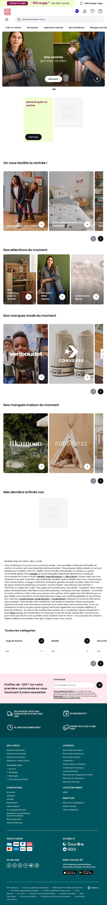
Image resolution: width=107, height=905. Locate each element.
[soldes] (53, 59)
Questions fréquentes (16, 750)
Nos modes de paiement (73, 753)
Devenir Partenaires (15, 823)
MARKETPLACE (69, 798)
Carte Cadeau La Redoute (74, 764)
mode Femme (27, 599)
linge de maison (54, 576)
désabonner (58, 696)
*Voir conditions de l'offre (64, 691)
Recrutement (12, 803)
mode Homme (42, 599)
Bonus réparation (14, 819)
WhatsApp (13, 772)
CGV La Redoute (12, 888)
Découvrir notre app (71, 782)
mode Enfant (58, 599)
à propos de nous (14, 787)
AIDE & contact (13, 745)
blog (12, 612)
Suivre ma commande (16, 753)
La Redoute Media (70, 771)
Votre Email (59, 679)
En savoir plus (89, 867)
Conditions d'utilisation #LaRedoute (42, 894)
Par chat (12, 769)
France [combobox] (94, 888)
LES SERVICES (68, 745)
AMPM (65, 792)
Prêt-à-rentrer (13, 27)
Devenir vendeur (69, 806)
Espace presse (13, 806)
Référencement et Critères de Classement (68, 888)
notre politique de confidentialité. (67, 698)
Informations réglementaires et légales (24, 891)
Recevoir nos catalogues (73, 778)
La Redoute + (68, 760)
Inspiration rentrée (53, 27)
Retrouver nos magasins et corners (78, 775)
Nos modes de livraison (73, 750)
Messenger (13, 776)
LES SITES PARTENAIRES (72, 787)
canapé (33, 573)
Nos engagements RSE (16, 810)
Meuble (41, 576)
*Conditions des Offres (28, 896)
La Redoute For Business (73, 768)
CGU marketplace (70, 810)
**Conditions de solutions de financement (55, 896)
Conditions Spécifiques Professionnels (57, 891)
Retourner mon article (16, 757)
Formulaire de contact (18, 779)
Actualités (11, 792)
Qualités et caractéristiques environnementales (18, 814)
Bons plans (32, 27)
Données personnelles (67, 894)
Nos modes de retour (72, 757)
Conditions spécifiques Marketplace (35, 888)
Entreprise (11, 796)
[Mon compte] (84, 11)
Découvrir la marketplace (73, 803)
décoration (71, 576)
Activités (10, 799)
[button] (100, 11)
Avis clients (21, 894)
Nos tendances (76, 27)
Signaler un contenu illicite (18, 760)
